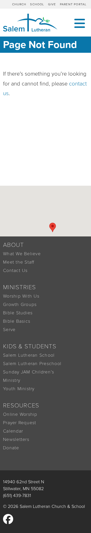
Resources (21, 405)
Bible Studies (18, 313)
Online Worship (20, 414)
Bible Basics (16, 321)
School (37, 4)
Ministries (19, 287)
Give (52, 4)
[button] (52, 227)
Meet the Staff (18, 262)
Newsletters (16, 439)
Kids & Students (29, 346)
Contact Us (15, 270)
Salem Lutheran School (29, 355)
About (13, 245)
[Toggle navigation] (79, 22)
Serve (9, 329)
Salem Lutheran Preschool (32, 363)
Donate (11, 448)
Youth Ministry (19, 388)
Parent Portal (73, 4)
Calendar (13, 431)
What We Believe (22, 253)
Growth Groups (20, 304)
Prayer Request (19, 422)
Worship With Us (21, 296)
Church (19, 4)
